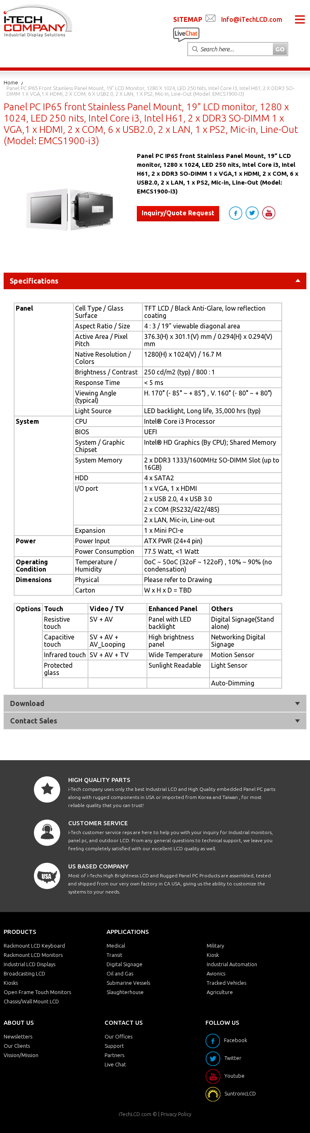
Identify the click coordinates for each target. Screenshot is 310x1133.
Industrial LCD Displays (29, 964)
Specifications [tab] (34, 281)
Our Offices (118, 1036)
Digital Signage (124, 964)
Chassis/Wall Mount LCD (31, 1001)
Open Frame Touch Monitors (37, 992)
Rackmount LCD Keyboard (34, 945)
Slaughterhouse (125, 992)
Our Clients (17, 1046)
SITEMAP (187, 19)
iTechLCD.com (135, 1114)
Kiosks (11, 983)
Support (114, 1046)
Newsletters (18, 1036)
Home (11, 82)
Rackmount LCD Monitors (33, 955)
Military (215, 945)
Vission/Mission (21, 1055)
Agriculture (220, 992)
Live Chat (115, 1064)
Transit (114, 955)
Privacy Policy (176, 1114)
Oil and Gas (120, 973)
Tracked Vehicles (226, 983)
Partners (114, 1055)
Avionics (216, 973)
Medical (116, 945)
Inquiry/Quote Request (178, 213)
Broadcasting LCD (24, 973)
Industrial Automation (232, 964)
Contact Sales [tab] (33, 721)
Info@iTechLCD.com (251, 19)
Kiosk (213, 955)
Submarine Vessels (128, 983)
